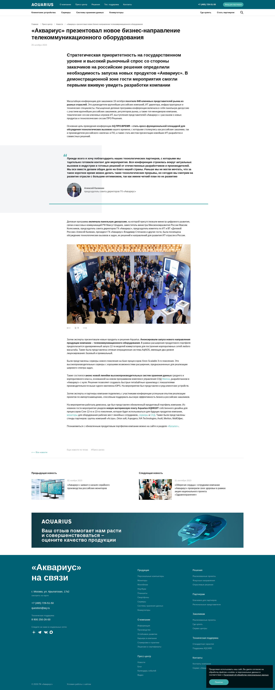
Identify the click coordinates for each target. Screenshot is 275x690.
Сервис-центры (200, 628)
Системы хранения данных (90, 12)
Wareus (166, 379)
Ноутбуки (142, 589)
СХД (153, 415)
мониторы (72, 415)
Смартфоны (143, 597)
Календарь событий (147, 671)
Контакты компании (202, 664)
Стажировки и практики (148, 642)
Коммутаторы (116, 12)
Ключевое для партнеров (204, 600)
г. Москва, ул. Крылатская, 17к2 (50, 591)
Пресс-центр (81, 4)
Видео (140, 675)
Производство (144, 630)
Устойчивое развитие (147, 634)
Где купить (205, 12)
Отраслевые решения (203, 584)
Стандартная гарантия (203, 644)
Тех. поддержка (111, 4)
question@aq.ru (41, 608)
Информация (144, 625)
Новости (141, 662)
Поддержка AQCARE (202, 648)
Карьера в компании (147, 638)
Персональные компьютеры (151, 576)
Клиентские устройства (44, 12)
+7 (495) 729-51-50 (207, 4)
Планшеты (142, 593)
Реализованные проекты (204, 576)
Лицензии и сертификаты (149, 647)
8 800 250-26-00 (41, 619)
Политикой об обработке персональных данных (246, 675)
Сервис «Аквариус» (202, 668)
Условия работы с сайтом (79, 684)
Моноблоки (143, 584)
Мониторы (142, 580)
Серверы (66, 12)
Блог (140, 666)
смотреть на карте (40, 595)
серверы (143, 415)
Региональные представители (207, 604)
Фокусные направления (204, 580)
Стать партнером (225, 12)
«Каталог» (173, 426)
